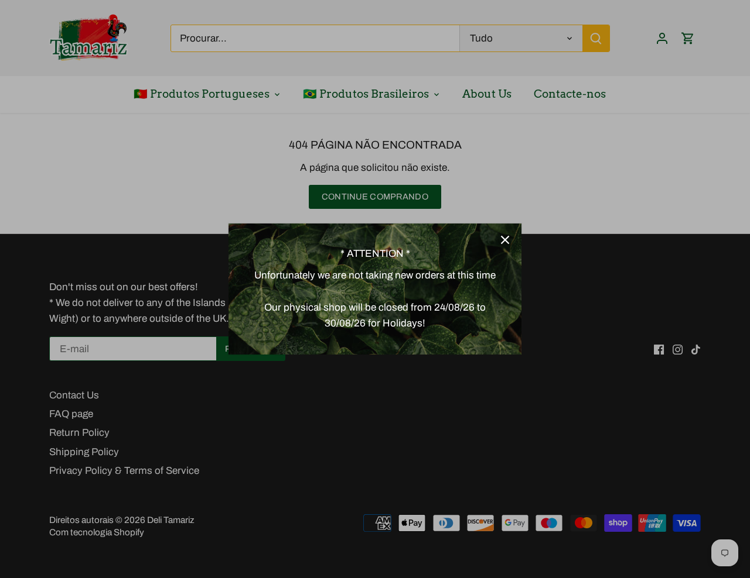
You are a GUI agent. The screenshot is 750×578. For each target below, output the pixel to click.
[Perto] (505, 240)
